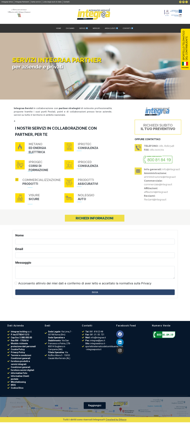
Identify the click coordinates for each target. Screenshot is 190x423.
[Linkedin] (183, 2)
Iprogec (35, 162)
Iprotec (84, 144)
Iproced (85, 162)
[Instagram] (186, 2)
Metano (35, 144)
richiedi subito (158, 127)
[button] (95, 405)
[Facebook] (180, 2)
